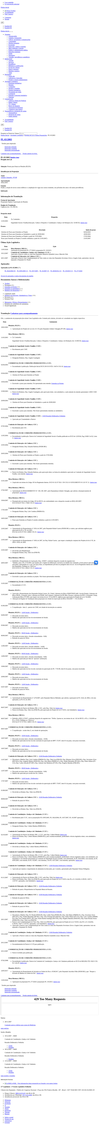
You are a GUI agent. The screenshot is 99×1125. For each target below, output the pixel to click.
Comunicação (9, 99)
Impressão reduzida (10, 147)
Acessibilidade (9, 12)
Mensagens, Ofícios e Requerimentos (16, 302)
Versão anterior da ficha (30, 153)
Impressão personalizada (12, 150)
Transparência (13, 113)
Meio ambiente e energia (16, 48)
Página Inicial (5, 135)
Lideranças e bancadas (15, 78)
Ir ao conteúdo (9, 2)
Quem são (12, 76)
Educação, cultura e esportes (17, 46)
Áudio (10, 1046)
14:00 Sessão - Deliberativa (30, 612)
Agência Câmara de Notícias (17, 100)
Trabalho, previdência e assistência (19, 57)
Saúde (10, 53)
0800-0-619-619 (20, 1093)
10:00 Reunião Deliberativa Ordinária (53, 416)
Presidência (12, 64)
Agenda (11, 60)
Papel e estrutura (14, 69)
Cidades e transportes (15, 38)
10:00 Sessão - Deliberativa (30, 735)
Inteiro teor (14, 157)
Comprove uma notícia (15, 109)
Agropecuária (13, 36)
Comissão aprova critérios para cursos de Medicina (20, 1025)
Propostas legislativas (15, 83)
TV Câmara (12, 104)
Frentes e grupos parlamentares (18, 80)
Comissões (12, 87)
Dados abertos (13, 116)
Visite (10, 73)
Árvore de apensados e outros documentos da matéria (17, 276)
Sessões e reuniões (14, 88)
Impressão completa (11, 148)
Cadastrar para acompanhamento (11, 153)
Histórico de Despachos (12, 290)
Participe (11, 97)
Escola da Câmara (14, 67)
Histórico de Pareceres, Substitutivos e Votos (18, 295)
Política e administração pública (18, 50)
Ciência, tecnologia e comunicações (19, 39)
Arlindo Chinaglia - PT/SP (9, 177)
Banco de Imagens (14, 106)
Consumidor (12, 41)
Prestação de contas (14, 114)
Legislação (12, 93)
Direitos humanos (14, 43)
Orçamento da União (15, 92)
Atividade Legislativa (11, 81)
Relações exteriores (14, 52)
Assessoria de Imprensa (16, 107)
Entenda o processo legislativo (18, 95)
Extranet (7, 1122)
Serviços (11, 62)
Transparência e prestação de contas (15, 111)
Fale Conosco (9, 14)
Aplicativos (8, 1121)
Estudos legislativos (14, 90)
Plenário (11, 85)
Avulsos (7, 283)
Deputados (8, 74)
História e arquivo (14, 71)
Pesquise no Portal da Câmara (10, 133)
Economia (12, 45)
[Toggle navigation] (10, 31)
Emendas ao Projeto (11, 287)
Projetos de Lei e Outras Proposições (35, 135)
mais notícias (5, 1028)
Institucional (8, 59)
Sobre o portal (9, 1117)
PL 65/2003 (6, 139)
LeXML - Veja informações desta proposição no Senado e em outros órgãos (34, 1083)
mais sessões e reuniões (8, 1076)
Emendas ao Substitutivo (12, 288)
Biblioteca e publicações (16, 66)
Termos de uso (9, 1119)
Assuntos (7, 34)
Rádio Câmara (13, 102)
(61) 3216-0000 (27, 1095)
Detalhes (11, 1047)
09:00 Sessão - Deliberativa (30, 633)
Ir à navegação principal (12, 4)
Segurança (12, 55)
